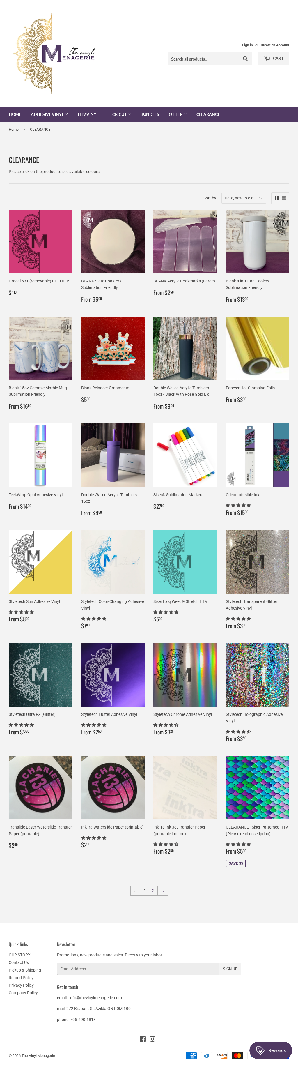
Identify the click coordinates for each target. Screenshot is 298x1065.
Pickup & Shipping (25, 970)
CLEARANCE (208, 114)
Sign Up (230, 969)
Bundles (150, 114)
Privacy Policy (21, 985)
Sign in (247, 45)
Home (15, 114)
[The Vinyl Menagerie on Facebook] (143, 1040)
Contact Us (19, 962)
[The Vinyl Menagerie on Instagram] (152, 1040)
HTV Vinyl (88, 114)
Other (176, 114)
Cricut (119, 114)
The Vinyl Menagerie (38, 1055)
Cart (277, 58)
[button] (239, 505)
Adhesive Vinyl (48, 114)
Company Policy (23, 992)
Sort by (209, 198)
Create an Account (275, 45)
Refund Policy (21, 977)
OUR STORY (19, 955)
